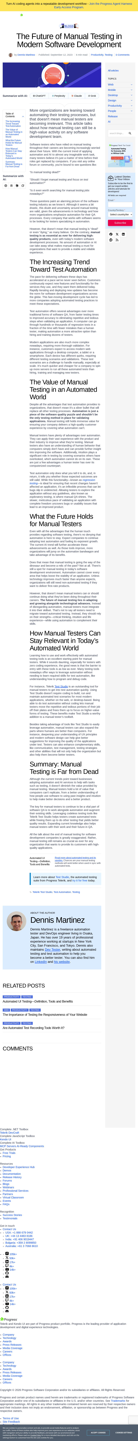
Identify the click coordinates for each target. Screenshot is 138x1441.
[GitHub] (7, 1273)
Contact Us (9, 1229)
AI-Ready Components (30, 1146)
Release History (12, 1177)
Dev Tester (52, 949)
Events (7, 1200)
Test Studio (61, 686)
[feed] (117, 240)
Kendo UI (5, 1139)
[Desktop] (120, 95)
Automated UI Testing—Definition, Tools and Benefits (38, 1001)
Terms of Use (11, 1418)
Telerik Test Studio (42, 892)
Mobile (112, 89)
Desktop (113, 95)
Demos (7, 1170)
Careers (7, 1351)
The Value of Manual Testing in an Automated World (14, 133)
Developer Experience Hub (19, 1167)
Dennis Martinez (26, 54)
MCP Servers (8, 1146)
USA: (19, 1232)
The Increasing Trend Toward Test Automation (13, 123)
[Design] (120, 100)
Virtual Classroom (13, 1197)
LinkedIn (41, 962)
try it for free (79, 880)
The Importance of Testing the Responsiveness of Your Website (45, 1014)
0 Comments (123, 54)
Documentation (12, 1173)
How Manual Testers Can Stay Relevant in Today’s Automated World (14, 153)
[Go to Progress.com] (9, 1320)
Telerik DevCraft (9, 1132)
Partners (8, 1194)
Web (6, 1010)
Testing (108, 54)
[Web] (120, 84)
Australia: (21, 1246)
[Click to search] (130, 133)
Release (113, 116)
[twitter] (117, 234)
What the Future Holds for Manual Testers (14, 142)
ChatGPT (40, 96)
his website (62, 962)
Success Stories (12, 1215)
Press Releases (12, 1344)
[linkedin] (123, 234)
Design (112, 100)
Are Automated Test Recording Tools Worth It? (33, 1028)
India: (19, 1239)
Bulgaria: (20, 1242)
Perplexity (59, 96)
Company (8, 1334)
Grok (93, 96)
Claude (78, 96)
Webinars (8, 1187)
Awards (7, 1341)
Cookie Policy (35, 1435)
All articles (113, 70)
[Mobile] (120, 90)
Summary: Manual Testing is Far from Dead (14, 164)
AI (109, 121)
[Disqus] (52, 1089)
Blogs (6, 1183)
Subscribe (120, 222)
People (112, 110)
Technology (9, 1338)
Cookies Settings (123, 1432)
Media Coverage (12, 1348)
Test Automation (62, 892)
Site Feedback (11, 1421)
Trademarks (118, 1400)
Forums (7, 1180)
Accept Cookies (98, 1432)
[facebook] (111, 234)
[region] (69, 1433)
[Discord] (7, 1277)
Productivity (97, 54)
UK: (18, 1235)
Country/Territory (116, 210)
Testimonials (10, 1218)
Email (110, 200)
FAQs (6, 1204)
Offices (7, 1354)
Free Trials (9, 1152)
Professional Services (15, 1190)
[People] (120, 111)
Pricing (7, 1156)
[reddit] (111, 240)
